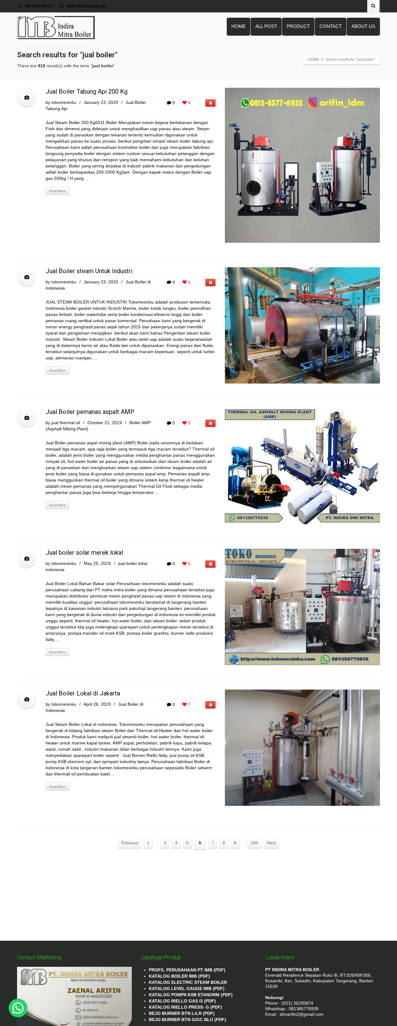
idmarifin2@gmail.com (86, 6)
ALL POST (266, 26)
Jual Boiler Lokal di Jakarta (83, 693)
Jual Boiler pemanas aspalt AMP (90, 411)
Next (271, 842)
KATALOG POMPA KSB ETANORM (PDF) (191, 994)
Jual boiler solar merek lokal (84, 552)
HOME (238, 26)
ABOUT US (363, 26)
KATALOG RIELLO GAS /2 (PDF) (182, 1000)
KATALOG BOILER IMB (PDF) (179, 976)
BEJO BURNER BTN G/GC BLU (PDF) (187, 1019)
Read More (57, 191)
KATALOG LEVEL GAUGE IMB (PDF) (187, 988)
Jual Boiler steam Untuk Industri (89, 271)
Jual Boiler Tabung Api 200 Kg (86, 91)
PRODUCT (298, 26)
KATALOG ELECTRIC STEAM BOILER (188, 982)
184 (254, 842)
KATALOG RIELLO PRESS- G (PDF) (185, 1007)
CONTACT (330, 26)
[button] (18, 1008)
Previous (129, 842)
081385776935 (38, 6)
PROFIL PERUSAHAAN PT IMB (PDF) (187, 969)
